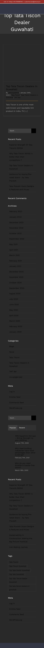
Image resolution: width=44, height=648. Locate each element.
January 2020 (15, 332)
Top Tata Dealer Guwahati (19, 570)
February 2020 (15, 326)
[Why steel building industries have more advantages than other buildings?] (11, 453)
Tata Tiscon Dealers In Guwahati (19, 364)
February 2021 (15, 261)
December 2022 (16, 222)
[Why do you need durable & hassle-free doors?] (11, 467)
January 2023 (15, 217)
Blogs (11, 346)
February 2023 (15, 211)
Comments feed (16, 402)
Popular (13, 428)
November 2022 (16, 228)
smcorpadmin (13, 93)
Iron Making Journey (18, 547)
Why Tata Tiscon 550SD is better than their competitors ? (21, 156)
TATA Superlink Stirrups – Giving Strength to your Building (25, 438)
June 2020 (14, 304)
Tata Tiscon (15, 95)
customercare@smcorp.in (32, 1)
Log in (12, 392)
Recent (22, 428)
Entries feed (14, 397)
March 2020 (14, 321)
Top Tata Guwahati (16, 574)
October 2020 (15, 283)
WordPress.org (15, 408)
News (11, 352)
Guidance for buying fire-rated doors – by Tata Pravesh (20, 177)
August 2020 (14, 293)
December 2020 (16, 272)
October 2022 (15, 233)
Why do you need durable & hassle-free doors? (25, 465)
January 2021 (15, 266)
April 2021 (13, 250)
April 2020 (13, 315)
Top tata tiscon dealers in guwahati (19, 588)
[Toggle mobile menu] (40, 10)
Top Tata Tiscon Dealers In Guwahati (22, 61)
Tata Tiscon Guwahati (17, 566)
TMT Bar (17, 97)
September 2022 (16, 239)
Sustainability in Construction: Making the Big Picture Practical (20, 538)
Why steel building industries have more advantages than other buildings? (25, 451)
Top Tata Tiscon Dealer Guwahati (18, 580)
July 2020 (13, 299)
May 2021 (13, 244)
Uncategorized (15, 377)
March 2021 (14, 255)
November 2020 (16, 277)
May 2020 (13, 310)
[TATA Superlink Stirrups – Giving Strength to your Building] (11, 440)
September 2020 (16, 288)
